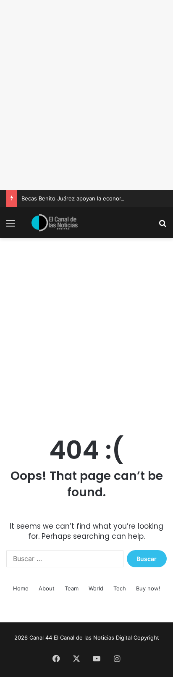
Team (72, 588)
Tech (119, 588)
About (47, 588)
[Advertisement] (86, 95)
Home (21, 588)
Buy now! (148, 588)
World (96, 588)
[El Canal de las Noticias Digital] (54, 222)
